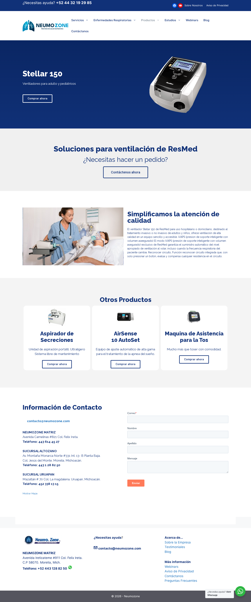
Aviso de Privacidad (217, 5)
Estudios (170, 20)
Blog (206, 20)
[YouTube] (180, 5)
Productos (148, 20)
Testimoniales (175, 547)
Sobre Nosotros (193, 5)
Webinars (192, 20)
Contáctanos (80, 31)
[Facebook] (174, 5)
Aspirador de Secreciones (57, 336)
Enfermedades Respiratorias (112, 20)
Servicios (77, 20)
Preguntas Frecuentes (181, 580)
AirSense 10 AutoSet (125, 336)
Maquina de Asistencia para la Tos (194, 336)
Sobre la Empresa (178, 542)
